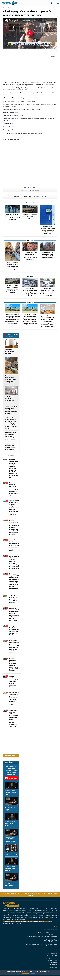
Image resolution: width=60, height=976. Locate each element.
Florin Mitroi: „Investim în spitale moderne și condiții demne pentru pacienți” (10, 379)
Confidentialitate (52, 953)
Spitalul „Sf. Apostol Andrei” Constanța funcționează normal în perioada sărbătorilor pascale (12, 289)
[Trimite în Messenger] (31, 187)
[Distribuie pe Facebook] (25, 187)
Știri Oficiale (53, 967)
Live (57, 3)
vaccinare (44, 196)
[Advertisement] (30, 69)
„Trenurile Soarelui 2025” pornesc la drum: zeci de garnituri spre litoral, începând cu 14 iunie (11, 436)
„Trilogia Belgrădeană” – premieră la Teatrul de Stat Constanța (14, 599)
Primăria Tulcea (52, 960)
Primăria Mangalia (52, 962)
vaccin (25, 196)
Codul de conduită (9, 921)
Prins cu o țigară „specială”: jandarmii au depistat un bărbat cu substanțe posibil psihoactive (47, 230)
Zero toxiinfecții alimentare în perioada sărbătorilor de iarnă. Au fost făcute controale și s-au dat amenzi (47, 292)
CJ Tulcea (54, 966)
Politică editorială (21, 921)
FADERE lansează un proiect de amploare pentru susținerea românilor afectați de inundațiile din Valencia (12, 266)
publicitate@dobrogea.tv (50, 936)
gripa (30, 196)
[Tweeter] (28, 187)
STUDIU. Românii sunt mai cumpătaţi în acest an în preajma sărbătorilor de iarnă (14, 682)
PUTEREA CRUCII (11, 855)
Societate (49, 921)
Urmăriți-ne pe (30, 190)
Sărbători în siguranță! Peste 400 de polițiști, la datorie (30, 216)
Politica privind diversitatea (36, 921)
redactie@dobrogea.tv (35, 936)
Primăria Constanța (51, 959)
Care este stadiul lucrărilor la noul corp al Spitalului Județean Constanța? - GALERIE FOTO (30, 292)
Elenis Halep (54, 50)
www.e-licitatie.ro (18, 923)
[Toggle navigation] (51, 3)
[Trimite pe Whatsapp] (34, 187)
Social (10, 7)
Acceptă (33, 973)
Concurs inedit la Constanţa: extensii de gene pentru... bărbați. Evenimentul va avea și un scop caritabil (14, 545)
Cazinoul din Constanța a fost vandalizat (9, 351)
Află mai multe (25, 973)
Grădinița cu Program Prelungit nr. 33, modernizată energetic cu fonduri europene (11, 410)
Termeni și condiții (52, 955)
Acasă (4, 7)
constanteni (36, 196)
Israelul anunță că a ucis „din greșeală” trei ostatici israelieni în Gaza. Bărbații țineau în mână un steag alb (30, 256)
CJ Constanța (53, 964)
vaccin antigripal (17, 196)
